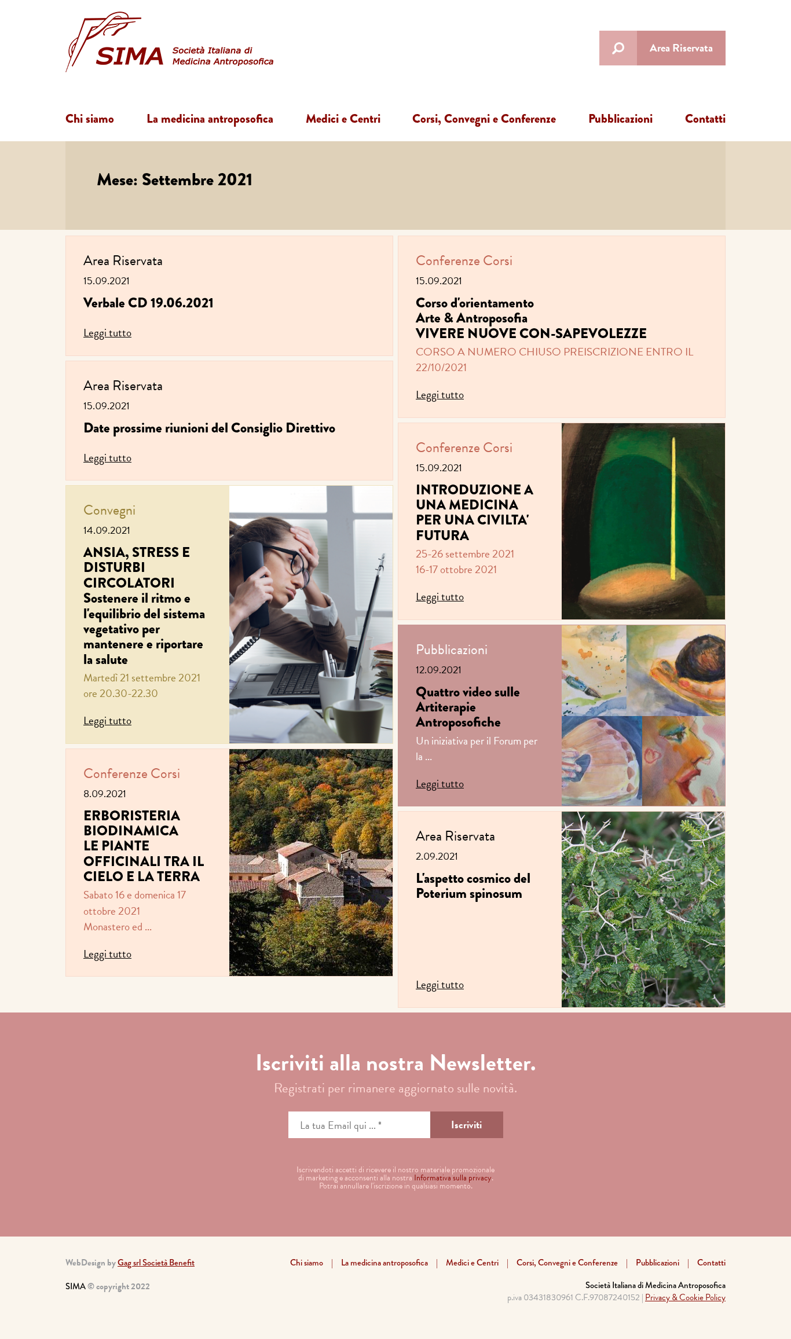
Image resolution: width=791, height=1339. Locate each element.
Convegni (109, 510)
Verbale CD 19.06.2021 (148, 302)
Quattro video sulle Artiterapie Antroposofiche (468, 706)
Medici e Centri (343, 118)
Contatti (705, 118)
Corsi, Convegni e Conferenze (484, 118)
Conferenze (115, 773)
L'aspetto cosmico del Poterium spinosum (473, 885)
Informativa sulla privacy (453, 1178)
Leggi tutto (107, 332)
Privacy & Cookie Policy (685, 1297)
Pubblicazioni (620, 118)
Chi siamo (89, 118)
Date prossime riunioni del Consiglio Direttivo (209, 427)
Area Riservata (681, 47)
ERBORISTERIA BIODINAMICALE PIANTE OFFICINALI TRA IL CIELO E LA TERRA (143, 846)
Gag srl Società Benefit (156, 1262)
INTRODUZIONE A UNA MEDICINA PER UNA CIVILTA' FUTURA (474, 512)
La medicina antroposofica (210, 118)
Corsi (165, 773)
